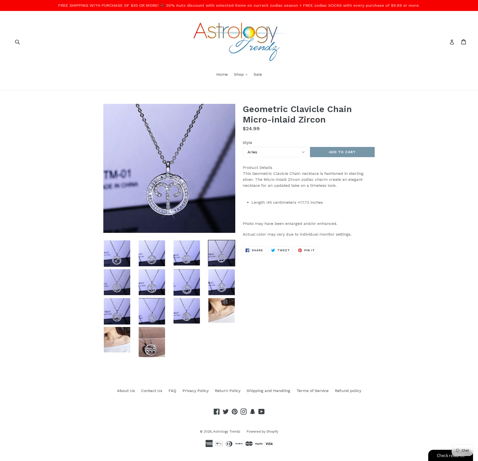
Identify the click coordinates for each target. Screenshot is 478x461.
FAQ (172, 390)
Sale (258, 74)
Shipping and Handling (268, 390)
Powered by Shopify (262, 431)
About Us (126, 390)
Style (247, 142)
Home (222, 74)
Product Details (257, 167)
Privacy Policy (195, 390)
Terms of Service (313, 390)
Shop (242, 74)
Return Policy (227, 390)
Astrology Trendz (226, 431)
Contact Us (151, 390)
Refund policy (348, 390)
